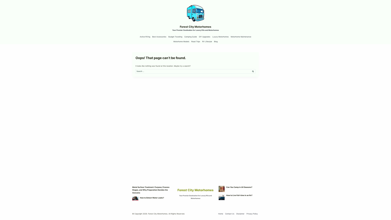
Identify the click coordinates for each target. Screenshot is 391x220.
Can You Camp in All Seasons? (239, 187)
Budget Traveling (175, 37)
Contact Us (229, 214)
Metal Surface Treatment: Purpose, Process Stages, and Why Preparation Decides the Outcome (150, 190)
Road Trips (195, 42)
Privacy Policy (252, 214)
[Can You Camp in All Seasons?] (222, 189)
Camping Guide (190, 37)
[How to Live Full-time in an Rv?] (222, 197)
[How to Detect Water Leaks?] (135, 199)
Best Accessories (159, 37)
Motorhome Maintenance (241, 37)
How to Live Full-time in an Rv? (239, 195)
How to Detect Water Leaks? (152, 198)
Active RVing (145, 37)
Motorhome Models (181, 42)
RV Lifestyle (207, 42)
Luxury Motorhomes (220, 37)
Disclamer (240, 214)
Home (220, 214)
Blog (216, 42)
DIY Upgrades (204, 37)
